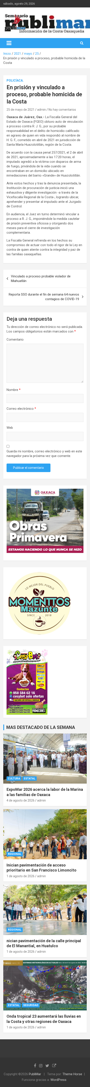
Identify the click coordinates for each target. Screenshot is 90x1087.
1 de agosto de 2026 (21, 876)
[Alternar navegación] (9, 43)
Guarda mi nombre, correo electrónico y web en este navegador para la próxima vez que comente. (44, 453)
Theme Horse (72, 1074)
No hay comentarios (62, 109)
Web (10, 428)
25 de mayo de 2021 (21, 109)
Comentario (15, 339)
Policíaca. (15, 80)
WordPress (58, 1080)
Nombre (14, 390)
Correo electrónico (21, 409)
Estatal (29, 778)
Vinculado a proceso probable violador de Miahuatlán (41, 278)
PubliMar (35, 1074)
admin (41, 109)
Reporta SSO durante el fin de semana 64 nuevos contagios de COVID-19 (44, 296)
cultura (14, 778)
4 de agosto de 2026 (21, 800)
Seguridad (30, 1005)
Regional (14, 854)
